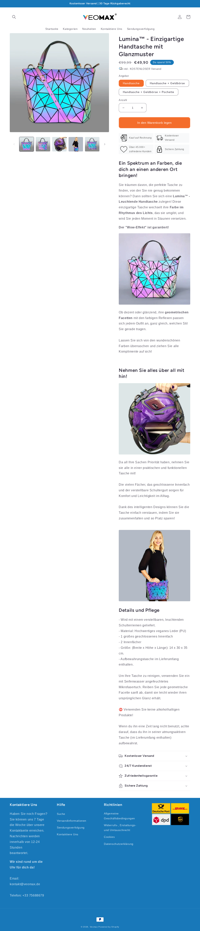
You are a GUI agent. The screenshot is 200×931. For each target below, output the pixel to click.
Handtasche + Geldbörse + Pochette (148, 92)
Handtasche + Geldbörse (167, 83)
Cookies (109, 836)
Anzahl (123, 100)
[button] (14, 17)
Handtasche (131, 83)
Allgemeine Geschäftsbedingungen (119, 816)
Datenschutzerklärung (118, 843)
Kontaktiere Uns (67, 834)
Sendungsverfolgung (71, 827)
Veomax (94, 927)
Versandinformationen (71, 820)
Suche (61, 813)
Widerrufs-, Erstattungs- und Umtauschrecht (120, 828)
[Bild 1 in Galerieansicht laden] (26, 144)
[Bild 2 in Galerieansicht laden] (43, 144)
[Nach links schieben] (14, 144)
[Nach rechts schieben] (104, 144)
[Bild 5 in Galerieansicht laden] (92, 144)
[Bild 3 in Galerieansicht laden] (59, 144)
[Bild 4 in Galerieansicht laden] (76, 144)
